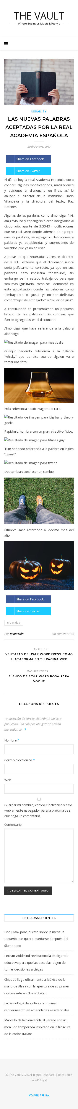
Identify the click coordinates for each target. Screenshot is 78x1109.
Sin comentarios (63, 634)
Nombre (11, 740)
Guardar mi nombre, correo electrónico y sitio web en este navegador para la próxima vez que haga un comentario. (38, 810)
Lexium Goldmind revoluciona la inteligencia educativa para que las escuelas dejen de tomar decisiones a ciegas (36, 962)
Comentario (13, 824)
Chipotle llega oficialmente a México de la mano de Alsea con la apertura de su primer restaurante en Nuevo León (36, 986)
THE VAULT (39, 16)
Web (7, 780)
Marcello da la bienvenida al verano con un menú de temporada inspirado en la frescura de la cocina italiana (37, 1027)
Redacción (17, 634)
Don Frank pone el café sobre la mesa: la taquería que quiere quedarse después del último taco (36, 939)
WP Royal (41, 1080)
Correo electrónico (19, 760)
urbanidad (13, 623)
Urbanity (39, 111)
